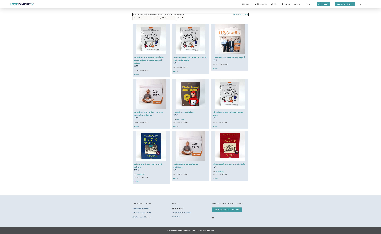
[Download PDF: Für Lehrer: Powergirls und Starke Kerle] (190, 39)
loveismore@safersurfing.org (181, 213)
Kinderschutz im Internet (141, 208)
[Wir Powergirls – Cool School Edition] (229, 146)
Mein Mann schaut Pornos (141, 217)
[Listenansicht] (182, 18)
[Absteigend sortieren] (155, 18)
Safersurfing (174, 230)
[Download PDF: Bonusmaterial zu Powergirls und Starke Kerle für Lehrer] (151, 39)
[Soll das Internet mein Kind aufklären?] (190, 146)
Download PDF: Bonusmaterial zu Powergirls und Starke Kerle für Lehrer (149, 60)
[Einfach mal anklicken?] (190, 94)
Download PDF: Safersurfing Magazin (229, 57)
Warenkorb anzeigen (242, 15)
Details (137, 74)
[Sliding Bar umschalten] (366, 4)
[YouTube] (213, 218)
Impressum (194, 230)
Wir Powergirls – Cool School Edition (229, 164)
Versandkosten (180, 119)
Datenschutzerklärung (204, 230)
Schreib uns (176, 216)
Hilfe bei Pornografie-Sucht (141, 213)
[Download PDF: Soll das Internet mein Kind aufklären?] (151, 94)
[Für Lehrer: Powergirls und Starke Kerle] (229, 94)
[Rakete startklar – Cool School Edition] (151, 146)
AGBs (212, 230)
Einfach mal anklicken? (183, 112)
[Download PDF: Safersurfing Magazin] (229, 39)
